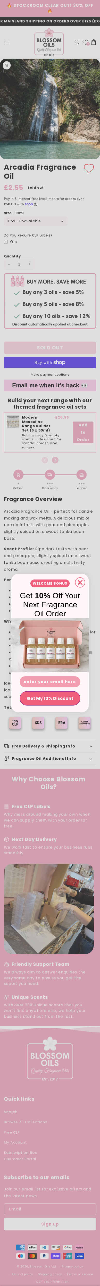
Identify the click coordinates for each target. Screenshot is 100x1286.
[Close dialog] (80, 582)
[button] (50, 645)
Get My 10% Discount (50, 698)
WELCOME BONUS (50, 583)
